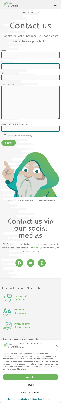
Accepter (30, 377)
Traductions (20, 299)
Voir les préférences (30, 392)
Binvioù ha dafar (22, 324)
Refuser (30, 385)
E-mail (3, 61)
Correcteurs (20, 313)
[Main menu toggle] (55, 5)
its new (36, 248)
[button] (56, 345)
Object (4, 73)
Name (3, 50)
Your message (7, 84)
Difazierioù (19, 309)
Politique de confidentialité (18, 399)
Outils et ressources (23, 327)
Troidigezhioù (20, 296)
